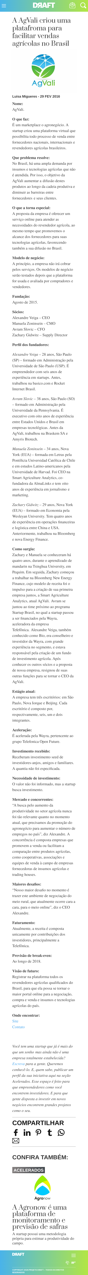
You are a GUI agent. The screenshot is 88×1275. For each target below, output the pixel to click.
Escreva (18, 1063)
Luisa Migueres (24, 96)
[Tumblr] (49, 1134)
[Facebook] (15, 1134)
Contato (18, 1026)
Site (15, 1020)
